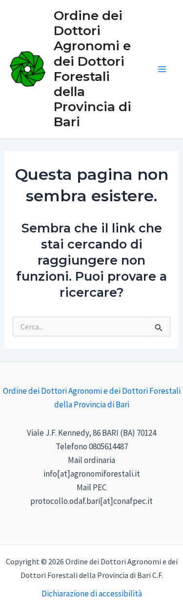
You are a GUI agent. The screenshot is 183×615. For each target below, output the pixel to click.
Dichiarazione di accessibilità (91, 593)
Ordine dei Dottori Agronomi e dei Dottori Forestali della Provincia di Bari (92, 69)
